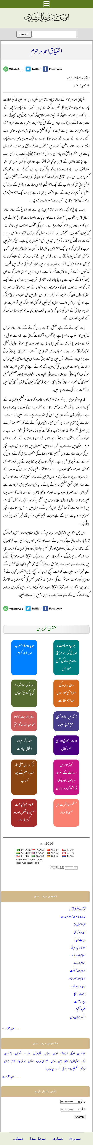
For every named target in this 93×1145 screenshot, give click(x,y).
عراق (6, 1061)
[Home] (46, 22)
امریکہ (72, 1054)
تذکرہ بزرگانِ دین (77, 1018)
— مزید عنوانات (10, 1029)
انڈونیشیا (64, 1054)
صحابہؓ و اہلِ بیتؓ (78, 948)
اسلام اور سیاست (77, 956)
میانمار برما (49, 1069)
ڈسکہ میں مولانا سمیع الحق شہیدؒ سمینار (66, 721)
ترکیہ (83, 1061)
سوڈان (31, 1061)
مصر (58, 1069)
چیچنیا (66, 1061)
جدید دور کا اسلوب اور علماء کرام (24, 649)
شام (13, 1061)
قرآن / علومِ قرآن (77, 909)
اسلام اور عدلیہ (79, 963)
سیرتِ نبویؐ (79, 932)
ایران (55, 1054)
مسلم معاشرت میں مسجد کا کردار (66, 809)
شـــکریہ (18, 1138)
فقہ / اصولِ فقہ (79, 925)
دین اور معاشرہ (78, 987)
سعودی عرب (42, 1061)
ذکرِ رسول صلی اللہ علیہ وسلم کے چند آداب (24, 773)
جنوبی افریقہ (74, 1061)
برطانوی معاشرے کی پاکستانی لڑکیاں (24, 689)
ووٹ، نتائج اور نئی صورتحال (66, 745)
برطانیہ (47, 1054)
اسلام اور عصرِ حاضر (76, 979)
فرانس (82, 1069)
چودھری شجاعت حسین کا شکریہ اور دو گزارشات (24, 812)
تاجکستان (8, 1054)
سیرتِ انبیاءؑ (79, 940)
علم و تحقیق (80, 1010)
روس (53, 1061)
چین (60, 1061)
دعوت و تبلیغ (79, 994)
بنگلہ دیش (37, 1054)
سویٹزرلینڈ (22, 1061)
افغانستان (81, 1054)
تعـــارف (57, 1138)
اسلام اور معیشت (77, 971)
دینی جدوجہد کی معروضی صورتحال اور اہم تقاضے (66, 693)
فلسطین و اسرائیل (70, 1069)
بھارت (27, 1054)
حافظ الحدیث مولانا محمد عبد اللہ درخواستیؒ (24, 721)
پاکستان (18, 1054)
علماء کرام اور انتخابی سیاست (24, 745)
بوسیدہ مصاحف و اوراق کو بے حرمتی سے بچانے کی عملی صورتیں (66, 657)
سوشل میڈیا (38, 1138)
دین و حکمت (79, 1002)
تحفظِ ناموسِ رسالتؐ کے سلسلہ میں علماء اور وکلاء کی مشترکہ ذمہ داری (66, 777)
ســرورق (75, 1138)
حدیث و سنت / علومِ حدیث (73, 917)
